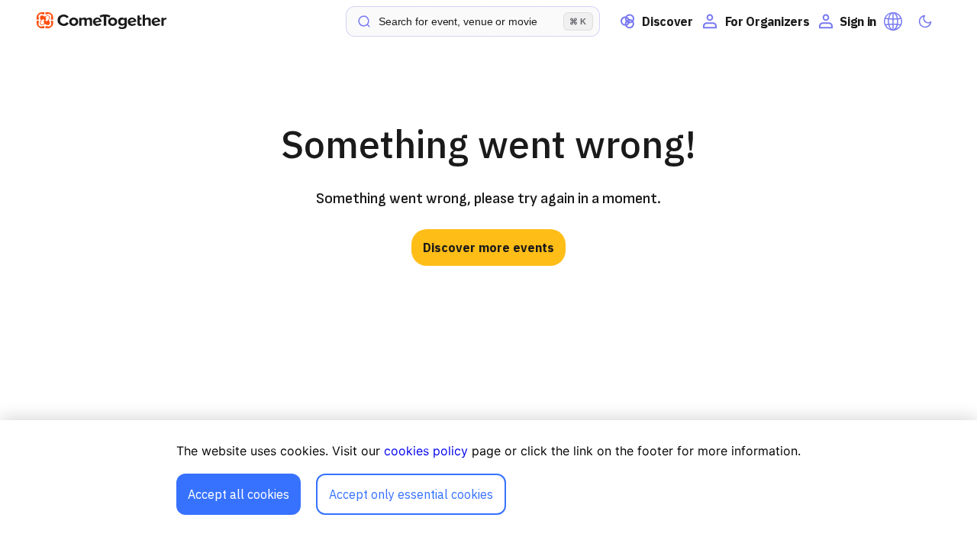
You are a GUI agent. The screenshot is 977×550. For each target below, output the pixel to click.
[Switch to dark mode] (925, 21)
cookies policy (426, 450)
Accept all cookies (238, 494)
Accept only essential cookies (411, 494)
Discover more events (488, 247)
